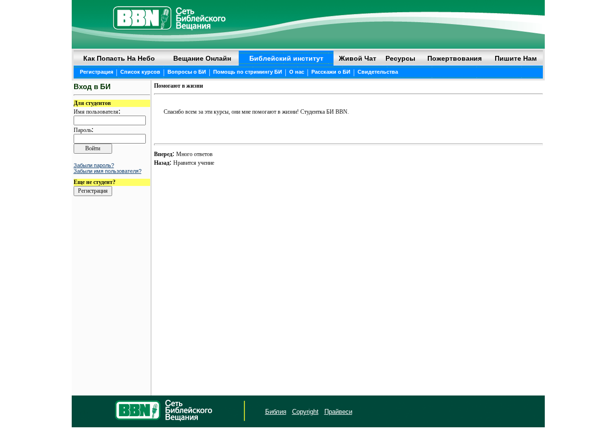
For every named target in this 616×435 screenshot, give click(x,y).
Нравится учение (193, 162)
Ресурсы (400, 58)
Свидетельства (378, 72)
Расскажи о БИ (330, 72)
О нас (296, 72)
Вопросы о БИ (186, 72)
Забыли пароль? (94, 165)
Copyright (305, 411)
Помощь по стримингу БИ (247, 72)
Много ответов (194, 154)
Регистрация (96, 72)
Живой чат (357, 58)
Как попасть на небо (119, 58)
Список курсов (140, 72)
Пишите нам (516, 58)
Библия (275, 411)
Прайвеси (338, 411)
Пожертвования (454, 58)
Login (81, 412)
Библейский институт (286, 58)
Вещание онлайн (202, 58)
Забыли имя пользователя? (107, 171)
